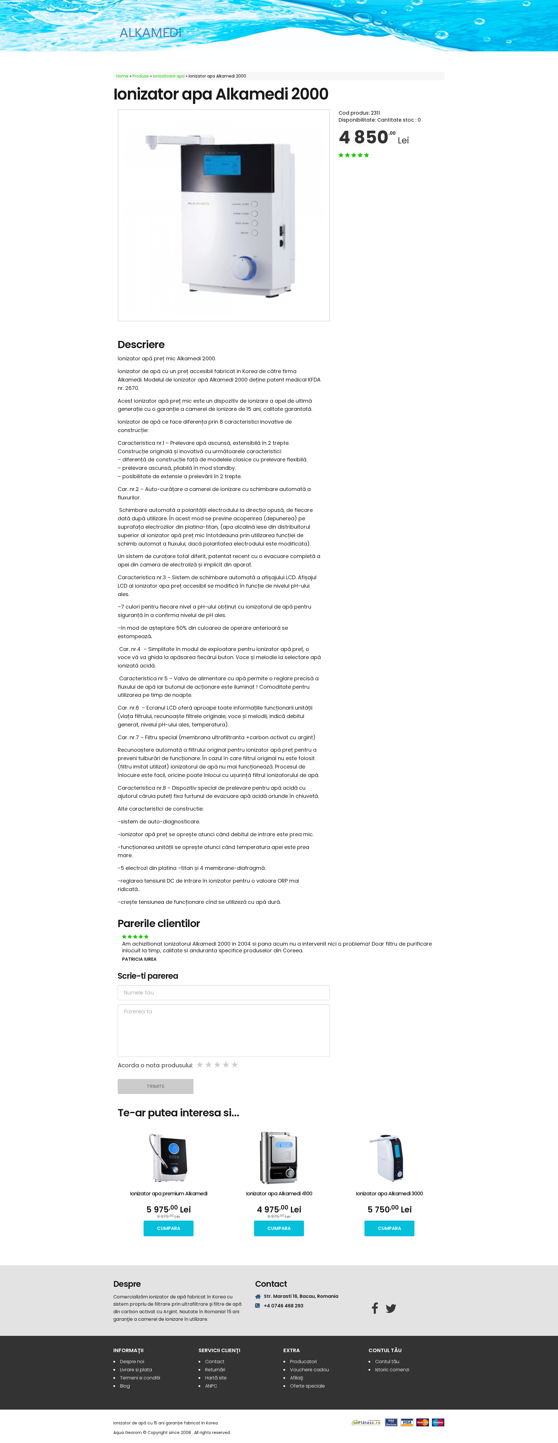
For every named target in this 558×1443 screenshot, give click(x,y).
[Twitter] (391, 1309)
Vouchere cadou (309, 1369)
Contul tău (387, 1361)
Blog (125, 1386)
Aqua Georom (150, 32)
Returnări (215, 1369)
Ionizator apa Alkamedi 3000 (389, 1193)
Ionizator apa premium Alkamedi (168, 1193)
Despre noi (132, 1361)
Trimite (155, 1086)
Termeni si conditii (140, 1377)
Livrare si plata (136, 1369)
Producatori (303, 1361)
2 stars (209, 1065)
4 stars (226, 1065)
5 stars (235, 1065)
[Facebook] (374, 1309)
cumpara (168, 1228)
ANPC (211, 1386)
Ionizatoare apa (169, 76)
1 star (200, 1065)
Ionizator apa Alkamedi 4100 (279, 1193)
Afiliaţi (296, 1377)
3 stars (217, 1065)
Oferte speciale (307, 1386)
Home (122, 76)
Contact (214, 1361)
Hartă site (216, 1377)
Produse (141, 76)
